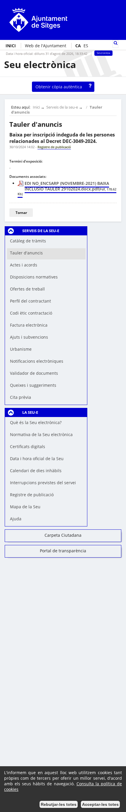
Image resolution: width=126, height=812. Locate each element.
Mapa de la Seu (25, 506)
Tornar (21, 212)
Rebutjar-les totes (58, 804)
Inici (36, 107)
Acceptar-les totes (100, 804)
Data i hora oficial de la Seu (37, 458)
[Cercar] (115, 43)
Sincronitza (103, 53)
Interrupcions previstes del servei (43, 482)
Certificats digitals (27, 446)
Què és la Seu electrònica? (36, 422)
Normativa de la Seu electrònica (41, 434)
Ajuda (15, 518)
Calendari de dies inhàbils (36, 470)
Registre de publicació (32, 494)
